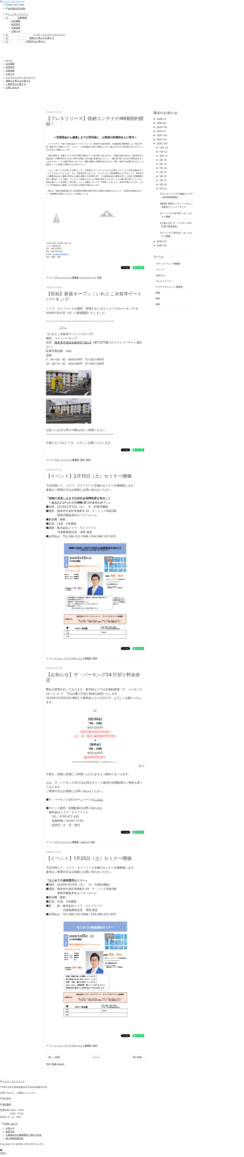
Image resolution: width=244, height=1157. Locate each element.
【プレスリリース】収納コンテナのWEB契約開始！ (94, 121)
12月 (162, 147)
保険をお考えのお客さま (18, 80)
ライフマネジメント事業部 (77, 658)
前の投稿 (137, 1057)
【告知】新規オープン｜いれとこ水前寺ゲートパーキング (94, 296)
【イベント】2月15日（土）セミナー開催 (89, 476)
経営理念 (15, 24)
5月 (161, 172)
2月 (161, 184)
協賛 (158, 292)
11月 (161, 151)
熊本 (99, 277)
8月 (161, 164)
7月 (161, 168)
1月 (161, 188)
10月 (162, 155)
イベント (58, 658)
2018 (160, 245)
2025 (160, 123)
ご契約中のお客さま (16, 84)
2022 (160, 135)
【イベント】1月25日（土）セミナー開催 (89, 858)
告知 (88, 459)
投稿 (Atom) (58, 1064)
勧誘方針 (10, 1131)
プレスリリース (88, 277)
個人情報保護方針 (15, 1138)
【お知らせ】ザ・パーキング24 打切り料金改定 (93, 677)
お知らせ (15, 31)
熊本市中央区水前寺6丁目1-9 (73, 342)
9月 (161, 159)
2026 (160, 118)
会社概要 (15, 21)
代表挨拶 (15, 27)
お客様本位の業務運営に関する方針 (24, 1135)
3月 (161, 180)
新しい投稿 (54, 1057)
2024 (160, 127)
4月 (161, 176)
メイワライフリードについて (20, 77)
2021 (160, 139)
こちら (98, 799)
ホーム (9, 60)
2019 (160, 241)
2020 (160, 143)
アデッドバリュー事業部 (66, 277)
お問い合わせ (12, 87)
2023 (160, 131)
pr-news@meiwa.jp (60, 254)
